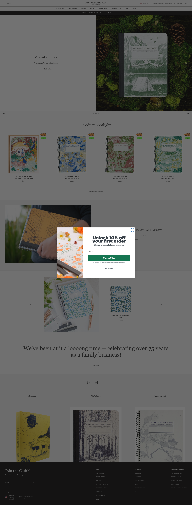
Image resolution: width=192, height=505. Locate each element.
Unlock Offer (109, 257)
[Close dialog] (132, 230)
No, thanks (109, 268)
